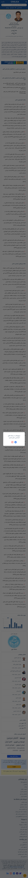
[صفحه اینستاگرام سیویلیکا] (12, 442)
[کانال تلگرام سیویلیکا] (15, 442)
